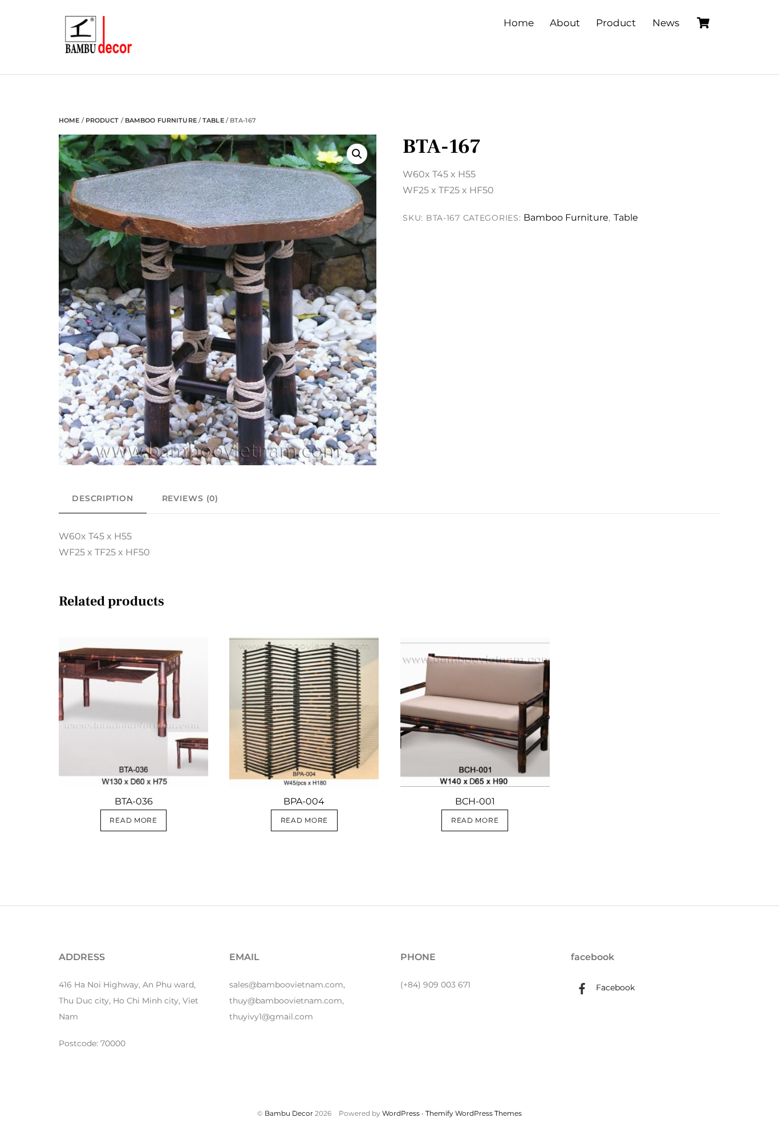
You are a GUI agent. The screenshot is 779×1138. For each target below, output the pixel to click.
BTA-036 (134, 801)
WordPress (401, 1113)
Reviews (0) (190, 498)
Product (616, 23)
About (565, 23)
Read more (133, 820)
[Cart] (703, 22)
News (665, 23)
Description (102, 498)
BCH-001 (475, 801)
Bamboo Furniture (161, 120)
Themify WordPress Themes (473, 1113)
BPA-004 (303, 801)
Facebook (614, 987)
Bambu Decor (289, 1113)
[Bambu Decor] (99, 54)
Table (213, 120)
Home (519, 23)
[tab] (103, 498)
